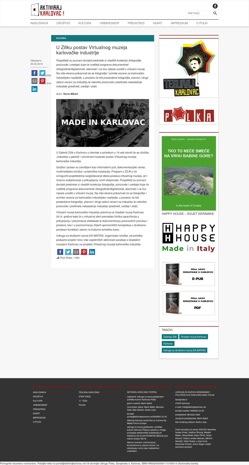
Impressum (179, 23)
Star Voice (85, 396)
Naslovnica (39, 23)
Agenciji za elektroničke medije (145, 435)
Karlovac (168, 343)
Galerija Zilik (170, 336)
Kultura (84, 23)
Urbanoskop (109, 23)
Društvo (63, 23)
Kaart (157, 23)
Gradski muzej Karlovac (193, 336)
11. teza (83, 400)
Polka (82, 404)
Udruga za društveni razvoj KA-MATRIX (184, 350)
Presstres (136, 23)
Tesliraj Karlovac (89, 392)
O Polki (202, 23)
